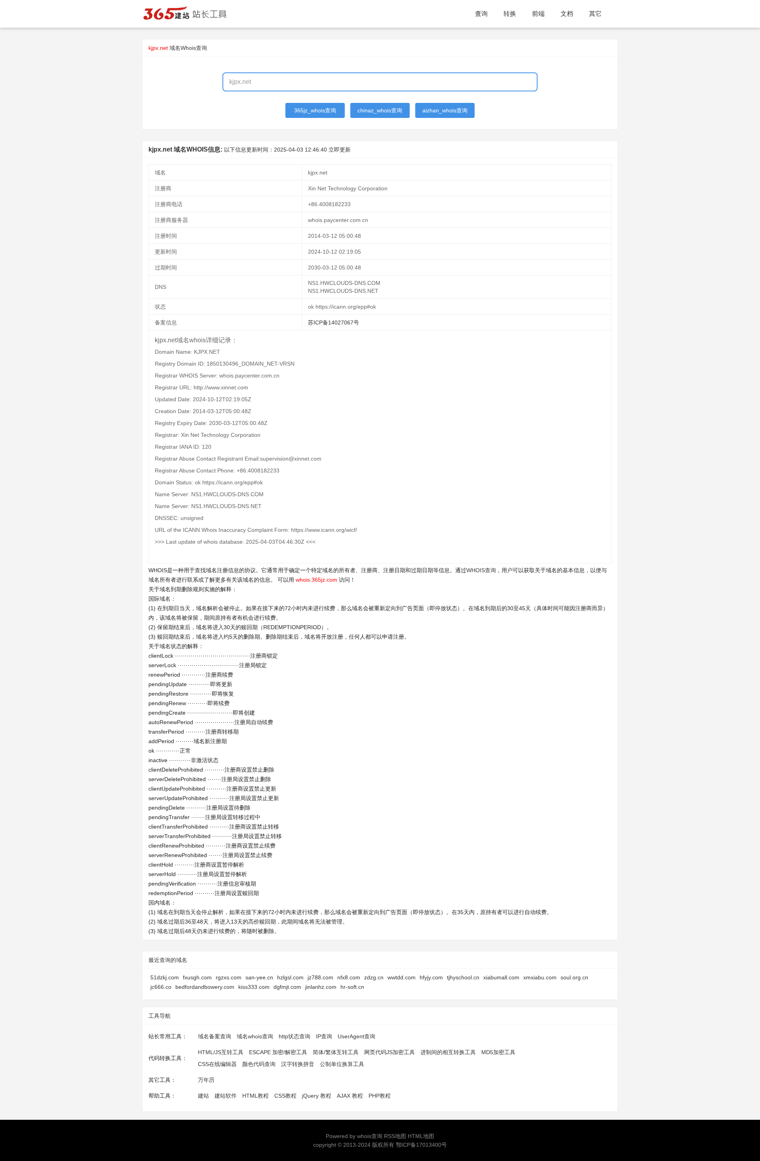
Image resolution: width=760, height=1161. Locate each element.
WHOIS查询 (481, 570)
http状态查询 (294, 1036)
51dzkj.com (164, 977)
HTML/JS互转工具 (220, 1052)
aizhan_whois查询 (444, 110)
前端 (538, 13)
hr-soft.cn (352, 987)
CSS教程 (285, 1096)
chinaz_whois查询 (379, 110)
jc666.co (160, 987)
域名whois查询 (255, 1036)
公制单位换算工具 (342, 1064)
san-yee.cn (259, 977)
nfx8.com (348, 977)
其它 (595, 13)
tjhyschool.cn (463, 977)
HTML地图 (421, 1136)
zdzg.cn (374, 977)
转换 (510, 13)
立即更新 (340, 149)
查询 (481, 13)
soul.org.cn (574, 977)
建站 (203, 1096)
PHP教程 (380, 1096)
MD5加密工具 (498, 1052)
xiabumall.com (501, 977)
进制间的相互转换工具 (448, 1052)
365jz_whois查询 (315, 110)
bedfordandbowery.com (204, 987)
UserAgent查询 (356, 1036)
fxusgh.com (197, 977)
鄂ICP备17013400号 (421, 1145)
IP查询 (324, 1036)
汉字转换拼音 (297, 1064)
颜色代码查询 (259, 1064)
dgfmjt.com (287, 987)
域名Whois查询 (188, 48)
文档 (566, 13)
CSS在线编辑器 (217, 1064)
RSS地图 (395, 1136)
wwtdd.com (402, 977)
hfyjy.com (431, 977)
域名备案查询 (214, 1036)
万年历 (206, 1080)
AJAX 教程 (350, 1096)
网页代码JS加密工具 (389, 1052)
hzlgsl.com (290, 977)
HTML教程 (255, 1096)
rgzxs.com (228, 977)
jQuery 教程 (316, 1096)
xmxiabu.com (540, 977)
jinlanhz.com (320, 987)
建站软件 (226, 1096)
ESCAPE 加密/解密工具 (278, 1052)
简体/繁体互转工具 (336, 1052)
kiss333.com (254, 987)
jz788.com (320, 977)
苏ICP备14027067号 (333, 322)
